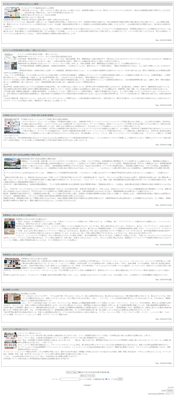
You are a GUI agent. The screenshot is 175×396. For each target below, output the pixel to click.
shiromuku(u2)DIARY (156, 394)
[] (87, 372)
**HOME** (87, 385)
